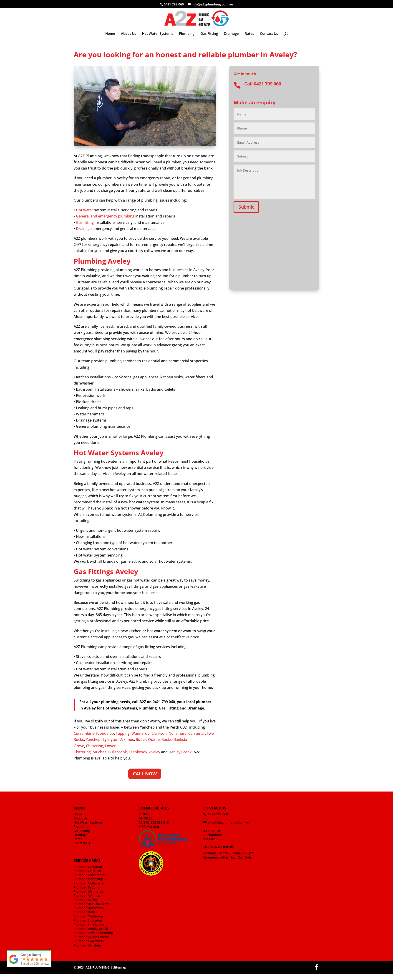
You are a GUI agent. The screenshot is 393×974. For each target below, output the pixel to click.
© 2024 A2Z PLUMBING (92, 967)
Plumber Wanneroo (88, 891)
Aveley (154, 751)
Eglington (110, 739)
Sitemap (119, 967)
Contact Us (269, 34)
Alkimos (127, 739)
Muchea (99, 751)
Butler (141, 739)
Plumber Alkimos (87, 895)
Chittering (94, 745)
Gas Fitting (209, 34)
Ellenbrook (138, 751)
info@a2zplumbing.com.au (228, 822)
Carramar (196, 733)
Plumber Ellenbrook (89, 924)
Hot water (84, 209)
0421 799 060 (174, 4)
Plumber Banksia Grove (92, 904)
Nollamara (177, 733)
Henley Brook (180, 751)
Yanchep (93, 739)
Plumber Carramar (88, 866)
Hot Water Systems (157, 34)
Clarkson (159, 733)
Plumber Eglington (88, 920)
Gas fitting (85, 222)
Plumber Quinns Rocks (91, 937)
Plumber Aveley (86, 899)
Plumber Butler (85, 912)
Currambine (84, 733)
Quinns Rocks (160, 739)
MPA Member (149, 826)
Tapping (123, 733)
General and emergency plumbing (105, 216)
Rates (249, 34)
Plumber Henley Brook (91, 929)
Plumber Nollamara (89, 883)
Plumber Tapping (87, 887)
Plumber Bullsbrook (89, 908)
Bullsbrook (117, 751)
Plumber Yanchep (87, 945)
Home (110, 34)
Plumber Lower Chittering (93, 933)
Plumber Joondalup (88, 879)
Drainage (231, 34)
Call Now (145, 774)
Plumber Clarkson (87, 871)
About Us (128, 34)
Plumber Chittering (88, 916)
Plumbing (186, 34)
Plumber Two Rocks (89, 941)
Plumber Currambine (90, 875)
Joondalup (105, 733)
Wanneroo (140, 733)
